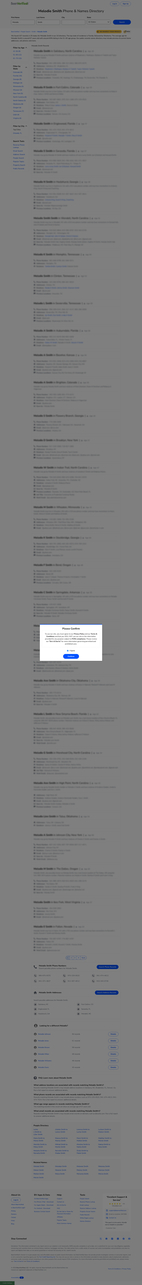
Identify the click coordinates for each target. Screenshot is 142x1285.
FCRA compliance (79, 639)
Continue (71, 656)
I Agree (72, 651)
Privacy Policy (79, 634)
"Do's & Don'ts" (55, 641)
